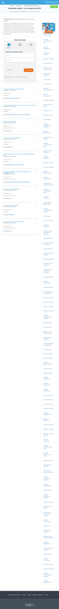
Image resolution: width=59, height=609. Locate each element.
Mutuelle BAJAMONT (46, 419)
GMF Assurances (7, 130)
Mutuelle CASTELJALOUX (47, 95)
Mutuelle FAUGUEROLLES (47, 581)
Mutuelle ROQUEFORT (46, 225)
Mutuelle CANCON (48, 297)
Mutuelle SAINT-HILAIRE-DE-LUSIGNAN (47, 271)
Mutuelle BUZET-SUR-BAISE (47, 338)
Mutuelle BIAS (47, 119)
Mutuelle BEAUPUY (48, 277)
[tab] (20, 89)
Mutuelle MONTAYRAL (46, 132)
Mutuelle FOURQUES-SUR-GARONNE (47, 317)
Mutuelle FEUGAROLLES (47, 384)
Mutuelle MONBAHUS (46, 542)
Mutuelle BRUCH (47, 490)
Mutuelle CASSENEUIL (46, 157)
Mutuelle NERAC (47, 63)
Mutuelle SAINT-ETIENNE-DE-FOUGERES (47, 514)
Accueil (12, 5)
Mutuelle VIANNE (47, 354)
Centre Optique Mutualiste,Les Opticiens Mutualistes (17, 114)
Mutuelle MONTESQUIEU (47, 485)
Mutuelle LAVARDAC (48, 167)
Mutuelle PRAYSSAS (48, 399)
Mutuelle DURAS (47, 327)
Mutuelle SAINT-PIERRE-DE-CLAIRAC (48, 471)
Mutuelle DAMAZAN (48, 302)
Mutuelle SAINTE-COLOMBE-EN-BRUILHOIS (47, 232)
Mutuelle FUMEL (47, 84)
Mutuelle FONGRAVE (48, 569)
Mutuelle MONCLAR (48, 425)
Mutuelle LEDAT (47, 349)
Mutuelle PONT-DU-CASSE (48, 105)
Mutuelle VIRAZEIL (48, 238)
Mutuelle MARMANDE (46, 47)
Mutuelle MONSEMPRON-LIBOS (47, 191)
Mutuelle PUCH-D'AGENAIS (47, 531)
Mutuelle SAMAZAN (48, 408)
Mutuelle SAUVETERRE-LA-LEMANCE (47, 575)
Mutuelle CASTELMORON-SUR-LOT (47, 210)
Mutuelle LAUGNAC (48, 564)
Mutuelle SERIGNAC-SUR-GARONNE (48, 344)
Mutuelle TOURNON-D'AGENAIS (46, 478)
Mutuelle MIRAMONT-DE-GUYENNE (47, 125)
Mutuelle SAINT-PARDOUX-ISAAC (47, 332)
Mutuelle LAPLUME (48, 287)
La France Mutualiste (8, 214)
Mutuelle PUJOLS (47, 110)
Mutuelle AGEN (47, 35)
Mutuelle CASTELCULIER (47, 178)
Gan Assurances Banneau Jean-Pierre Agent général (16, 182)
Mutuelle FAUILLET (48, 395)
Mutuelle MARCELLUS (46, 440)
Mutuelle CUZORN (48, 404)
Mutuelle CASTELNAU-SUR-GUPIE (47, 447)
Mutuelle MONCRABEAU (47, 520)
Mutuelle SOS (46, 526)
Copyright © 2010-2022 (14, 594)
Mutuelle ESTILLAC (48, 220)
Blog (30, 594)
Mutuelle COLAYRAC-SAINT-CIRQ (48, 145)
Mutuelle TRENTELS (48, 502)
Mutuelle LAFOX (47, 323)
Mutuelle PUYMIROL (48, 429)
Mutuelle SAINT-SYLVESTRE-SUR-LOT (48, 184)
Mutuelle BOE (46, 79)
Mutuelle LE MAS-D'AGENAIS (47, 264)
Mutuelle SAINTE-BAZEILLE (47, 138)
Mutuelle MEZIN (47, 249)
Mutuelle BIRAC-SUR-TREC (47, 465)
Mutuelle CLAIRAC (48, 162)
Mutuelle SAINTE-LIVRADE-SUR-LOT (47, 68)
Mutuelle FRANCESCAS (46, 559)
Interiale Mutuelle (8, 147)
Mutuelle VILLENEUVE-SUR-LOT (47, 41)
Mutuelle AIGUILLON (48, 100)
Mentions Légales (37, 594)
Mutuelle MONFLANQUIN (47, 172)
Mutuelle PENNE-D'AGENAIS (47, 151)
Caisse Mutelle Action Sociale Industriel (13, 164)
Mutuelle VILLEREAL (48, 306)
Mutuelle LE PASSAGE (46, 53)
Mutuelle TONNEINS (48, 59)
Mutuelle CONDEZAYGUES (47, 413)
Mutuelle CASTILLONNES (47, 282)
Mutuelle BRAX (47, 216)
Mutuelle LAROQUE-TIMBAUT (48, 253)
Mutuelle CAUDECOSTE (46, 390)
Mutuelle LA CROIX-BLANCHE (48, 434)
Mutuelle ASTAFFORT (46, 197)
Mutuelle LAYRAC (47, 115)
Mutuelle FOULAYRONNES (47, 89)
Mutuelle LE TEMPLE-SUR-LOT (47, 363)
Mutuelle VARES (47, 554)
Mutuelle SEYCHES (48, 368)
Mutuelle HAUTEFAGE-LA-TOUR (47, 454)
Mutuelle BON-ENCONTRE (47, 74)
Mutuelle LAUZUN (48, 460)
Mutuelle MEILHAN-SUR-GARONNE (48, 292)
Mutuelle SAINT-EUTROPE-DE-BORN (48, 537)
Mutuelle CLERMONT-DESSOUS (46, 496)
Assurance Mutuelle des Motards (11, 98)
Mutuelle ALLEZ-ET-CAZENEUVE (48, 548)
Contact (46, 594)
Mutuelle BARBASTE (48, 259)
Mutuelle (18, 5)
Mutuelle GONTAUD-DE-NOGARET (48, 243)
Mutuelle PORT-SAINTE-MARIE (47, 203)
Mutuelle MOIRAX (47, 358)
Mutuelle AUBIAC (47, 373)
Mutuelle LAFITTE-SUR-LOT (48, 507)
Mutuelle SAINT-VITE (48, 311)
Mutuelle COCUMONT (46, 378)
